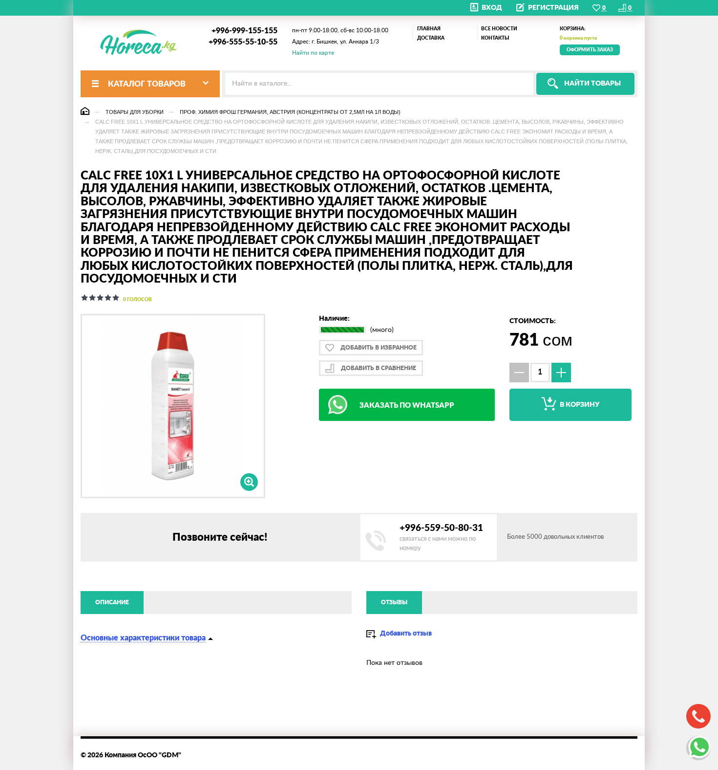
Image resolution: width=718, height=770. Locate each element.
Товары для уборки (135, 112)
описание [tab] (112, 602)
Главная (429, 28)
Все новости (499, 28)
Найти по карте (313, 53)
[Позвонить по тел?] (698, 716)
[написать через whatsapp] (698, 748)
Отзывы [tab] (394, 602)
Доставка (430, 38)
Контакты (495, 38)
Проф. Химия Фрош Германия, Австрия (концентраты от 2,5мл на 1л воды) (290, 112)
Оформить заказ (590, 49)
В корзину (578, 404)
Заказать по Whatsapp (406, 405)
